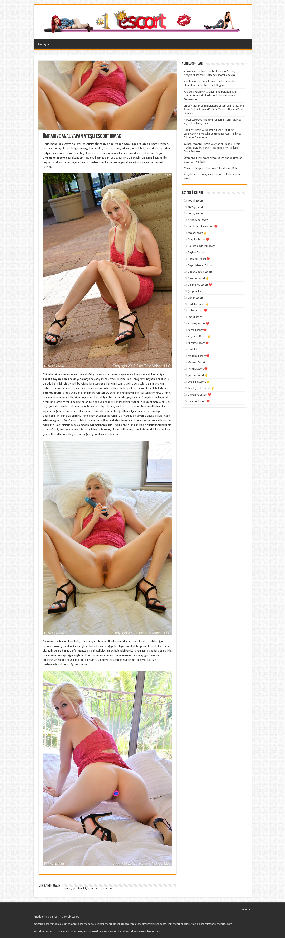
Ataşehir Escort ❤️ (198, 239)
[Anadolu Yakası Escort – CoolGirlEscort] (142, 21)
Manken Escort (196, 362)
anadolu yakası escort (99, 923)
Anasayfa (43, 44)
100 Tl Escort (195, 200)
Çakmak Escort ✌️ (198, 278)
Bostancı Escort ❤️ (199, 258)
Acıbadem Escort (198, 220)
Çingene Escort (197, 291)
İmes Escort (195, 317)
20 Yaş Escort (195, 213)
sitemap (247, 909)
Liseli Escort (195, 349)
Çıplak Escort (195, 297)
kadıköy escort (82, 931)
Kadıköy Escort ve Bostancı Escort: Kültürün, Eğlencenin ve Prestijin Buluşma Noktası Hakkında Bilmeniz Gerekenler (213, 133)
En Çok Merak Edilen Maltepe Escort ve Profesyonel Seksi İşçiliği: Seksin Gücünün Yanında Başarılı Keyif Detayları (214, 109)
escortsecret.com (44, 931)
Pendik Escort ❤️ (198, 368)
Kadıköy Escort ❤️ (198, 323)
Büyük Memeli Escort (200, 265)
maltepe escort (43, 923)
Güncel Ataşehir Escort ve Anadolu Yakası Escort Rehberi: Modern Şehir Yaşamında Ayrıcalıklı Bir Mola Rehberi (212, 147)
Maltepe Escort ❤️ (198, 355)
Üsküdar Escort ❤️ (199, 401)
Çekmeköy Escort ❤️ (200, 284)
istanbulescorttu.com (219, 923)
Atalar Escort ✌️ (197, 232)
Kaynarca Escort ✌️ (199, 336)
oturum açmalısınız (101, 888)
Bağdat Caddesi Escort (201, 245)
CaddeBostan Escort (200, 271)
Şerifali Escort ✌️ (198, 375)
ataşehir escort (77, 923)
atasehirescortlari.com (148, 923)
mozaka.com (59, 923)
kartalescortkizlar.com (147, 931)
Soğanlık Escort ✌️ (199, 381)
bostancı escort (64, 931)
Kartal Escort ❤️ (197, 330)
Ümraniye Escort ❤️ (199, 394)
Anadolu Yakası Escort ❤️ (203, 226)
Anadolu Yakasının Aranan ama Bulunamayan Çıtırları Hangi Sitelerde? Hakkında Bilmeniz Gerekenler (210, 95)
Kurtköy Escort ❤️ (198, 342)
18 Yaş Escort (195, 207)
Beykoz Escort (196, 252)
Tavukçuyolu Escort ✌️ (201, 388)
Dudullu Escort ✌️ (198, 304)
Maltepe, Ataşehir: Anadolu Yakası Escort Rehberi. (213, 168)
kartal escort (125, 931)
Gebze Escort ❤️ (197, 310)
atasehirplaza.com (124, 923)
